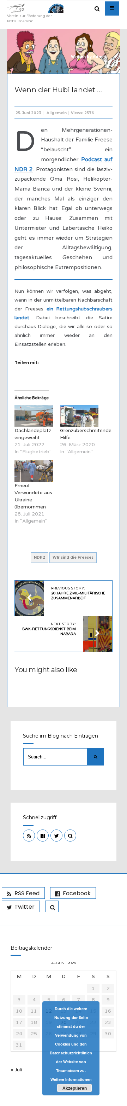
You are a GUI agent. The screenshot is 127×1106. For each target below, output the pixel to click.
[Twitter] (56, 836)
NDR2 (39, 557)
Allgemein (57, 113)
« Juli (16, 1070)
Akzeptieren (74, 1088)
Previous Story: (78, 593)
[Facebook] (43, 836)
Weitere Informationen (71, 1079)
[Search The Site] (70, 836)
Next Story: (49, 629)
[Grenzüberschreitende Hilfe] (79, 416)
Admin (99, 56)
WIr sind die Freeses (73, 557)
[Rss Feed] (29, 836)
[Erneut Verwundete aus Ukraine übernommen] (33, 471)
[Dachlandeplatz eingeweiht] (33, 416)
